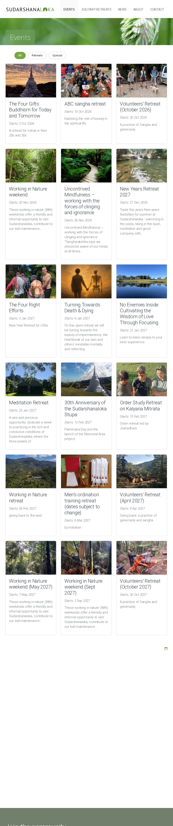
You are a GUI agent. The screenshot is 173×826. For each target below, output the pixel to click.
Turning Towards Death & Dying (82, 307)
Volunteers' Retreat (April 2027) (140, 497)
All (20, 55)
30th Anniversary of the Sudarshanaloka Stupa (85, 408)
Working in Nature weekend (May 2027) (30, 584)
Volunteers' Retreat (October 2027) (140, 584)
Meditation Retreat (29, 402)
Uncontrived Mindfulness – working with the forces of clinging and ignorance (82, 201)
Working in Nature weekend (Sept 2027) (83, 587)
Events (69, 9)
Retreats (37, 55)
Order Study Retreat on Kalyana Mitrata (141, 405)
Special (57, 55)
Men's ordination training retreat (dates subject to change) (82, 503)
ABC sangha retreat (85, 104)
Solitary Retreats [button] (97, 9)
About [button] (138, 9)
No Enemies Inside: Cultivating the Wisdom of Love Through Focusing (139, 313)
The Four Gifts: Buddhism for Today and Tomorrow (30, 110)
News (122, 9)
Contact (157, 9)
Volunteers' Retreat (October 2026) (140, 107)
